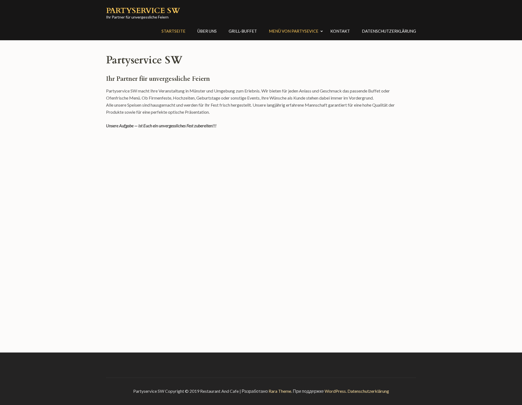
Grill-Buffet (243, 31)
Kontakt (340, 31)
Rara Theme (280, 391)
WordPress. (336, 391)
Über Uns (207, 31)
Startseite (173, 31)
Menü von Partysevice (293, 31)
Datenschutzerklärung (389, 31)
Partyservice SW (143, 10)
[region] (257, 226)
